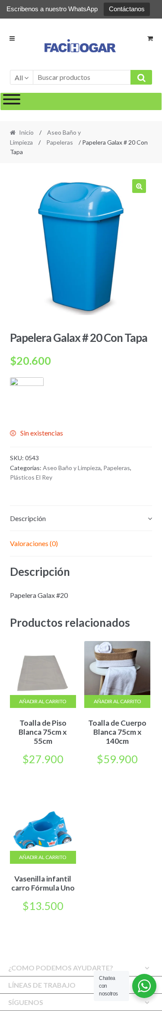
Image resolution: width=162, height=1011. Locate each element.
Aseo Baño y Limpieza (72, 467)
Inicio (26, 132)
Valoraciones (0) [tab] (34, 543)
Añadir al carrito (43, 701)
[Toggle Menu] (11, 101)
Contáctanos (127, 9)
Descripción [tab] (28, 518)
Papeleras (59, 142)
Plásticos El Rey (31, 477)
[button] (139, 186)
